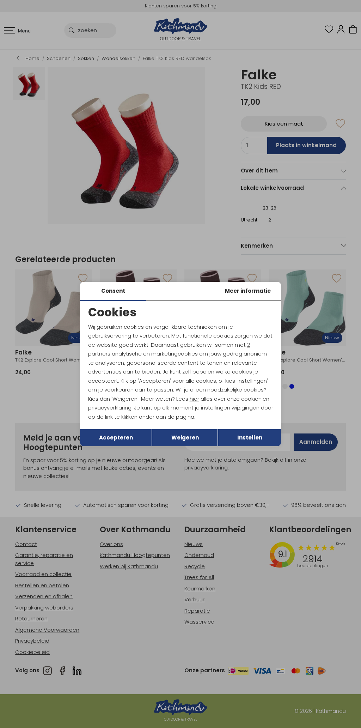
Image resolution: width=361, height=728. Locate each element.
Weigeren (185, 437)
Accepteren (116, 437)
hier (194, 398)
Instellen (249, 437)
